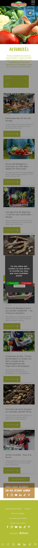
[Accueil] (19, 9)
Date (7, 84)
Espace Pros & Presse (13, 509)
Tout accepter (13, 283)
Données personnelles (18, 518)
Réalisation (14, 533)
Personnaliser (19, 286)
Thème (8, 78)
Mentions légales (17, 513)
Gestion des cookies (18, 523)
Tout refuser (27, 283)
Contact (27, 509)
